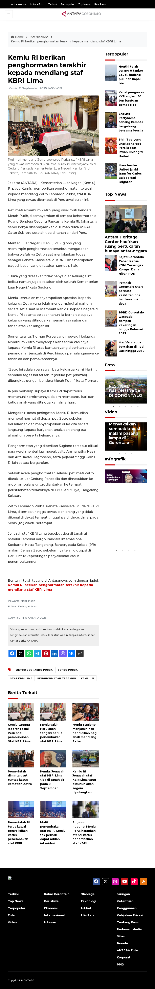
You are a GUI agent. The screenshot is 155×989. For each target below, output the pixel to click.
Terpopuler (67, 4)
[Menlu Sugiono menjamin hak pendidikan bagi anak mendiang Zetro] (85, 712)
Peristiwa (51, 901)
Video (111, 412)
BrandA (122, 943)
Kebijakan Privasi (130, 915)
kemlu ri (87, 678)
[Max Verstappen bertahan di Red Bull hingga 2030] (111, 348)
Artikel (86, 908)
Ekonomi (51, 908)
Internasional (39, 37)
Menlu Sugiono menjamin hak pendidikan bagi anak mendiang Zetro (84, 733)
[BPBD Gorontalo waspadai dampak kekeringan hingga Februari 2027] (111, 318)
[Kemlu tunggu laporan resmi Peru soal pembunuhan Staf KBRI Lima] (21, 712)
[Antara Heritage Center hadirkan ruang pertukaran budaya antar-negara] (126, 218)
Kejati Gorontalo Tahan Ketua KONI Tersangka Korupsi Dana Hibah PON (131, 265)
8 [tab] (120, 454)
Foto (110, 365)
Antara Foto (37, 4)
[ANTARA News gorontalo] (81, 14)
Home (19, 37)
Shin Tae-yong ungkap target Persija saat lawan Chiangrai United (131, 148)
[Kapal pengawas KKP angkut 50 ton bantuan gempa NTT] (111, 98)
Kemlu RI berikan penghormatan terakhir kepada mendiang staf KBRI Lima (66, 41)
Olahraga (87, 894)
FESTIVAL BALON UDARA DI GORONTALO (125, 391)
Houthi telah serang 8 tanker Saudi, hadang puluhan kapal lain (131, 75)
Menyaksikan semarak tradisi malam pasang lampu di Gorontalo (124, 433)
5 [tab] (138, 407)
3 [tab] (126, 407)
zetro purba (68, 670)
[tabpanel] (126, 389)
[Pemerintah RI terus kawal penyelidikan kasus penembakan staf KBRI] (21, 809)
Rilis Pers (100, 4)
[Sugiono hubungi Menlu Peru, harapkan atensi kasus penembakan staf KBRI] (85, 809)
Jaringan (123, 894)
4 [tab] (132, 407)
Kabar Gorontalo (56, 894)
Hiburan (50, 922)
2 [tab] (120, 407)
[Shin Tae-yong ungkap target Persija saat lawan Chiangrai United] (111, 145)
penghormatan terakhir (56, 678)
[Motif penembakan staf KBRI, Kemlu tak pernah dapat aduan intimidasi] (53, 809)
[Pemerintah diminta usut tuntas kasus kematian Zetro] (21, 758)
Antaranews (18, 4)
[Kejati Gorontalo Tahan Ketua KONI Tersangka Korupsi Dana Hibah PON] (111, 263)
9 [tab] (126, 454)
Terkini (52, 4)
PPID (120, 964)
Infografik (115, 459)
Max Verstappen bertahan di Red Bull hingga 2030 (132, 347)
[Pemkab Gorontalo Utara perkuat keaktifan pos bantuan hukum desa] (111, 288)
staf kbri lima (21, 678)
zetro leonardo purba (34, 670)
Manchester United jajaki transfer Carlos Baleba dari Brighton (130, 173)
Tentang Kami (127, 922)
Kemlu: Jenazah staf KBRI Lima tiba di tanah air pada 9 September (52, 780)
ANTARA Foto (127, 950)
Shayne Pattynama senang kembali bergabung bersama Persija (131, 122)
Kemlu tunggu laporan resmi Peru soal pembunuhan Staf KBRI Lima (19, 733)
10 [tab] (132, 454)
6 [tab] (138, 448)
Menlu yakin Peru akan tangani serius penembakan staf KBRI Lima (51, 733)
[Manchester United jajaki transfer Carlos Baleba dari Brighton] (111, 171)
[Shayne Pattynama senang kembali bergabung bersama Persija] (111, 119)
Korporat (123, 957)
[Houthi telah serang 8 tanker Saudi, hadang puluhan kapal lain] (111, 72)
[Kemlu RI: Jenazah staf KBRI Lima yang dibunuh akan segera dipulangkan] (85, 758)
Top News (84, 4)
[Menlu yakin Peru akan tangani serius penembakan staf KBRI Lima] (53, 712)
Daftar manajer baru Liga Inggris (126, 536)
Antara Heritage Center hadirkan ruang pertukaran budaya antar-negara (126, 244)
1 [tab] (114, 407)
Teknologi (88, 901)
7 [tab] (144, 448)
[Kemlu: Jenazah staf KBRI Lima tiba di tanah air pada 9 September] (53, 758)
